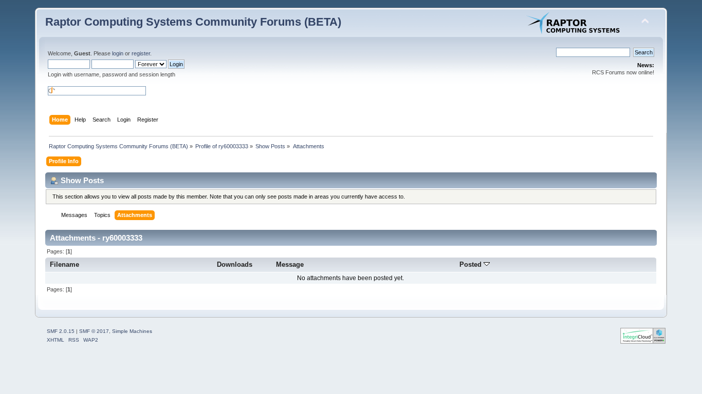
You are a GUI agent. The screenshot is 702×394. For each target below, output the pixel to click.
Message (290, 264)
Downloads (234, 264)
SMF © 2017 (94, 331)
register (141, 53)
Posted (471, 264)
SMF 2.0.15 (61, 331)
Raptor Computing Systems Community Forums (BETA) (193, 21)
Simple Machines (132, 331)
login (117, 53)
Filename (64, 264)
